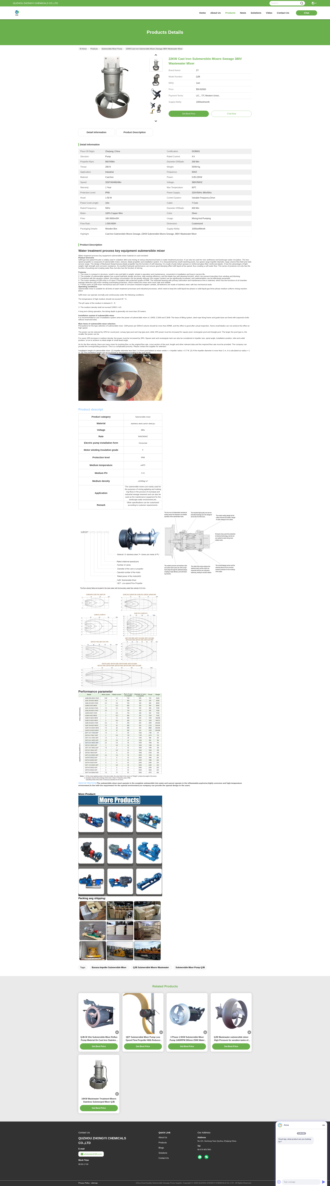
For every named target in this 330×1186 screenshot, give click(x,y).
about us (215, 13)
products (230, 13)
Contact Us (164, 1158)
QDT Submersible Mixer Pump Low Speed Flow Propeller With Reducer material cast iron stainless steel (143, 1039)
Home (202, 13)
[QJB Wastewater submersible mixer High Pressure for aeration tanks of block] (231, 1013)
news (243, 13)
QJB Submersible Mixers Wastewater (151, 967)
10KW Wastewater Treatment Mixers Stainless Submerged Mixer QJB (98, 1100)
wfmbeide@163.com (93, 1154)
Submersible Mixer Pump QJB (190, 967)
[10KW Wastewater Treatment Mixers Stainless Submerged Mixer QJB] (98, 1075)
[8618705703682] (199, 1157)
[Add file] (279, 1182)
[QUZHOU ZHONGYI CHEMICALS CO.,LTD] (27, 13)
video (269, 13)
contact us (283, 13)
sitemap (94, 1183)
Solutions (163, 1153)
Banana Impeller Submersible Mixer (109, 967)
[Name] (301, 3)
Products (94, 49)
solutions (256, 13)
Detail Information (96, 132)
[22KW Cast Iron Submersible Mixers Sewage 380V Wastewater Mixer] (112, 87)
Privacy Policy (84, 1183)
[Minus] (323, 1125)
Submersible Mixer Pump (112, 49)
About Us (163, 1137)
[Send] (323, 1182)
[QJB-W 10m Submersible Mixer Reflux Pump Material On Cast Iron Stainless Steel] (98, 1013)
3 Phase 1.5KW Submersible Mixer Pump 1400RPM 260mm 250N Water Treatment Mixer (187, 1039)
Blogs (161, 1148)
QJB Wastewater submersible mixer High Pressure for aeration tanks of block (231, 1039)
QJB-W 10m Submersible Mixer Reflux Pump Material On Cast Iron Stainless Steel (98, 1039)
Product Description (134, 132)
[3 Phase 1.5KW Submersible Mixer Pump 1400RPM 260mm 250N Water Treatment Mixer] (187, 1013)
